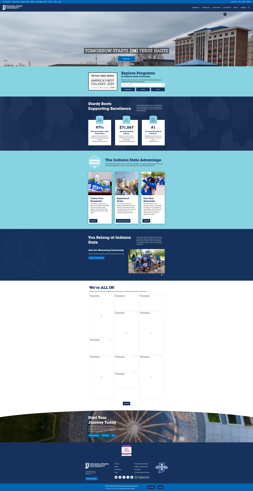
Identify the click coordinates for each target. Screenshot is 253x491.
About (235, 7)
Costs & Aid (216, 7)
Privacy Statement (122, 488)
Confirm (248, 1)
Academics (195, 7)
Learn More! (93, 220)
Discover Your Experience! (123, 220)
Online (157, 89)
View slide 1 (161, 274)
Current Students (7, 1)
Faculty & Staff (15, 1)
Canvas (50, 1)
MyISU (32, 1)
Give (56, 1)
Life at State (226, 7)
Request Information (94, 435)
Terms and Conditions (131, 488)
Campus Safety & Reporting (141, 463)
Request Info (234, 1)
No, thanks (151, 487)
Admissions (205, 7)
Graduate (143, 89)
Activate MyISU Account (41, 1)
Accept (160, 487)
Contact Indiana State (91, 478)
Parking (116, 466)
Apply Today (126, 58)
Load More (126, 403)
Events (116, 472)
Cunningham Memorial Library (141, 472)
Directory (117, 463)
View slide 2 (163, 274)
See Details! (146, 220)
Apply (243, 1)
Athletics (243, 7)
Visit (240, 1)
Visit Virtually (105, 435)
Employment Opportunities (141, 466)
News (59, 1)
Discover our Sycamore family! (96, 257)
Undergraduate (128, 89)
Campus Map (118, 469)
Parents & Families (25, 1)
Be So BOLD (137, 469)
